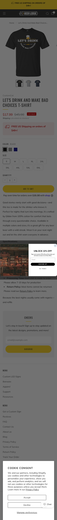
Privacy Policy (32, 489)
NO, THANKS (42, 268)
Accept (27, 497)
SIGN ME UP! (42, 264)
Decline (27, 505)
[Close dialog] (55, 246)
